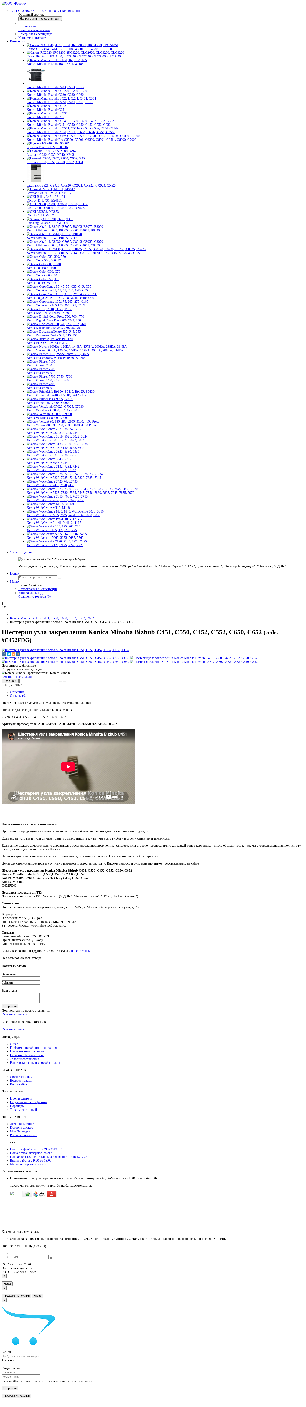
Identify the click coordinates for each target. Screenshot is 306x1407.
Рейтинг (8, 982)
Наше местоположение (34, 37)
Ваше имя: (9, 974)
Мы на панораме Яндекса (28, 1164)
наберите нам (80, 951)
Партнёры (17, 1106)
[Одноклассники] (13, 654)
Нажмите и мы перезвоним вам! (40, 18)
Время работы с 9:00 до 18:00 (30, 1160)
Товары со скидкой (23, 1109)
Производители (21, 1098)
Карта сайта (18, 1084)
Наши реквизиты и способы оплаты (35, 1062)
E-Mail (6, 1352)
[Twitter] (9, 654)
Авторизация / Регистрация (37, 589)
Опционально (11, 1368)
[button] (22, 552)
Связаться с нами (22, 1077)
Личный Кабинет (22, 1124)
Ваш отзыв (9, 990)
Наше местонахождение (27, 1051)
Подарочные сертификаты (28, 1102)
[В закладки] (60, 681)
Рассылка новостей (23, 1135)
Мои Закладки (20, 1131)
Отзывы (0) (18, 695)
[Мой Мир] (18, 654)
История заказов (21, 1127)
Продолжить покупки (16, 1295)
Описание (17, 692)
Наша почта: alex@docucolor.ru (31, 1153)
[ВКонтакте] (4, 654)
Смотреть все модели (17, 676)
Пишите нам (27, 26)
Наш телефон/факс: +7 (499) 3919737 (36, 1149)
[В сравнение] (64, 681)
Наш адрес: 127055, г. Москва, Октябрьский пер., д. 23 (48, 1156)
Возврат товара (21, 1080)
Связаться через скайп (34, 30)
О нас (14, 1044)
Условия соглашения (24, 1059)
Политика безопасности (27, 1055)
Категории (17, 41)
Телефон (8, 1360)
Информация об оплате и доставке (34, 1047)
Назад (7, 1283)
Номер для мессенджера (35, 34)
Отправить (10, 1006)
